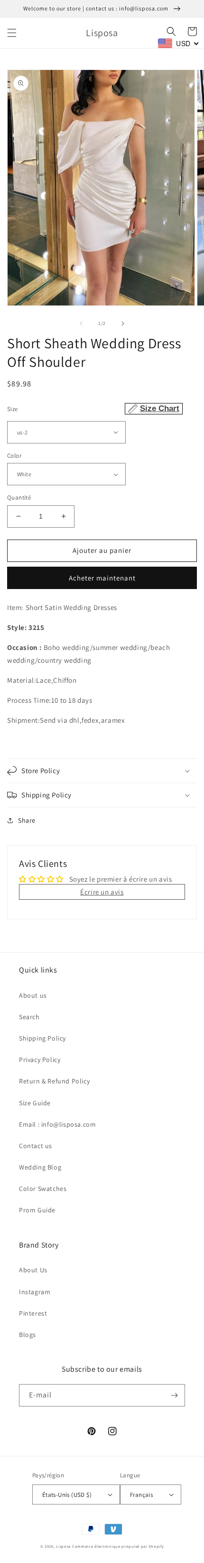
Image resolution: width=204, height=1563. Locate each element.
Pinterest (33, 1313)
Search (29, 1017)
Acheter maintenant (102, 577)
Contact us (35, 1145)
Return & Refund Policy (54, 1081)
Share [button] (27, 820)
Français (141, 1495)
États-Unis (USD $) (67, 1495)
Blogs (27, 1334)
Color (14, 456)
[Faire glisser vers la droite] (122, 323)
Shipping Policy (42, 1038)
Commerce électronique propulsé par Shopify (118, 1546)
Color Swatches (42, 1188)
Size (93, 408)
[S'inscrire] (174, 1395)
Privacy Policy (39, 1059)
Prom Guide (37, 1210)
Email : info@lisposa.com (57, 1124)
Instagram (34, 1292)
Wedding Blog (40, 1167)
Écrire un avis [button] (101, 891)
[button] (11, 32)
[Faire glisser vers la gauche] (81, 323)
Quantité (19, 497)
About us (33, 995)
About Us (33, 1270)
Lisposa (63, 1546)
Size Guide (35, 1103)
